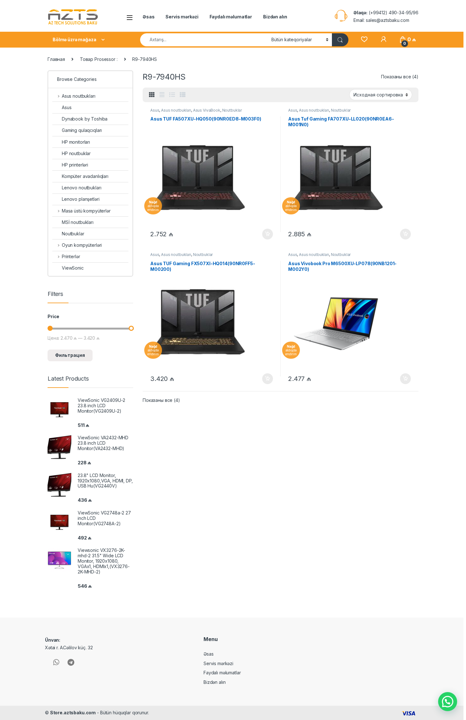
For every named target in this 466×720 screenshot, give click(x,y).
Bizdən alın (275, 16)
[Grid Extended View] (162, 94)
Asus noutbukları (176, 110)
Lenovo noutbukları (81, 187)
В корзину (264, 234)
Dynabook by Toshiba (84, 118)
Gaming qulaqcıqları (82, 130)
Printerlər (71, 256)
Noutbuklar (232, 110)
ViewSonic (73, 268)
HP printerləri (75, 164)
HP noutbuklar (76, 153)
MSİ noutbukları (78, 222)
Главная (56, 59)
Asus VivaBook (206, 110)
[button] (447, 701)
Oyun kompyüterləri (82, 245)
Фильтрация (70, 355)
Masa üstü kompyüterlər (86, 210)
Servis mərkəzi (181, 16)
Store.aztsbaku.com (73, 712)
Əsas (148, 16)
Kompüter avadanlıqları (85, 176)
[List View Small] (182, 94)
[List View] (172, 94)
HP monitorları (76, 142)
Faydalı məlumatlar (231, 16)
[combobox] (204, 39)
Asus (154, 110)
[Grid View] (152, 94)
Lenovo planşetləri (80, 199)
